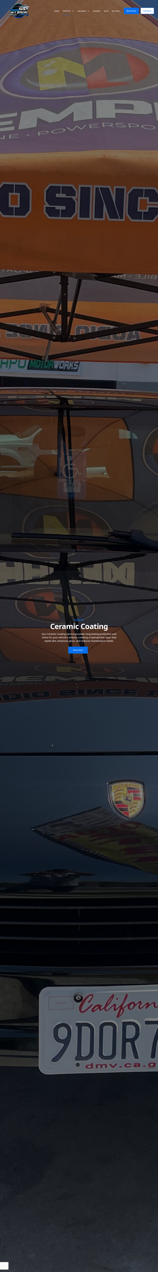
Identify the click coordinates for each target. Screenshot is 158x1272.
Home (56, 11)
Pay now (115, 11)
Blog (106, 11)
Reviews (96, 11)
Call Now (147, 11)
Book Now (131, 11)
